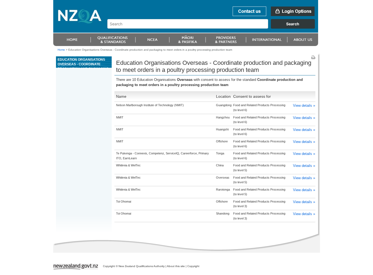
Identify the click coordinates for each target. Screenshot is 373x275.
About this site (176, 266)
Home (61, 49)
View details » (304, 105)
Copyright (193, 266)
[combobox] (213, 27)
